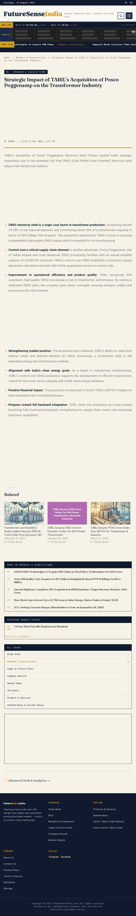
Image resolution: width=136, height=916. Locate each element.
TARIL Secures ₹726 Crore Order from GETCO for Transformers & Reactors (110, 531)
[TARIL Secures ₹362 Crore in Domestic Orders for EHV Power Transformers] (67, 513)
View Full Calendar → (18, 636)
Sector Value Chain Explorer (108, 821)
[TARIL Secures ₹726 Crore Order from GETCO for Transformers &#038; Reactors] (110, 513)
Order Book (54, 809)
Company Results (58, 833)
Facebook (66, 856)
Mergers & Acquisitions (31, 57)
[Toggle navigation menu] (129, 15)
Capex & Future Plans (60, 827)
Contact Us (10, 863)
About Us (9, 857)
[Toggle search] (121, 15)
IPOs (50, 815)
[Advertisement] (68, 115)
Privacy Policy (11, 870)
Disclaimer (9, 882)
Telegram (53, 856)
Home (7, 57)
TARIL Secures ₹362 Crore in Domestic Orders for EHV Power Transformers (66, 531)
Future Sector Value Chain (108, 827)
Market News (100, 815)
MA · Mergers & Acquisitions (26, 72)
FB (131, 2)
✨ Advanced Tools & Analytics (27, 780)
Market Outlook (56, 840)
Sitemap (8, 888)
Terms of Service (13, 876)
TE (126, 2)
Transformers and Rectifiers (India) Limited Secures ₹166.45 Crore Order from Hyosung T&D (23, 531)
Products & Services (104, 809)
